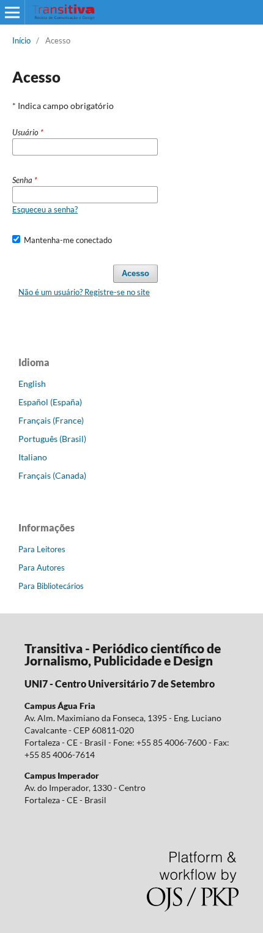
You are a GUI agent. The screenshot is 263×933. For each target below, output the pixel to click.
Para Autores (41, 567)
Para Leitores (41, 549)
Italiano (32, 457)
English (32, 383)
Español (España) (50, 402)
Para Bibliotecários (51, 586)
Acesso (135, 273)
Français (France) (51, 420)
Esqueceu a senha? (45, 209)
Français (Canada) (52, 475)
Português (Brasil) (52, 438)
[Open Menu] (12, 12)
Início (21, 40)
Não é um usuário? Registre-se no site (84, 292)
